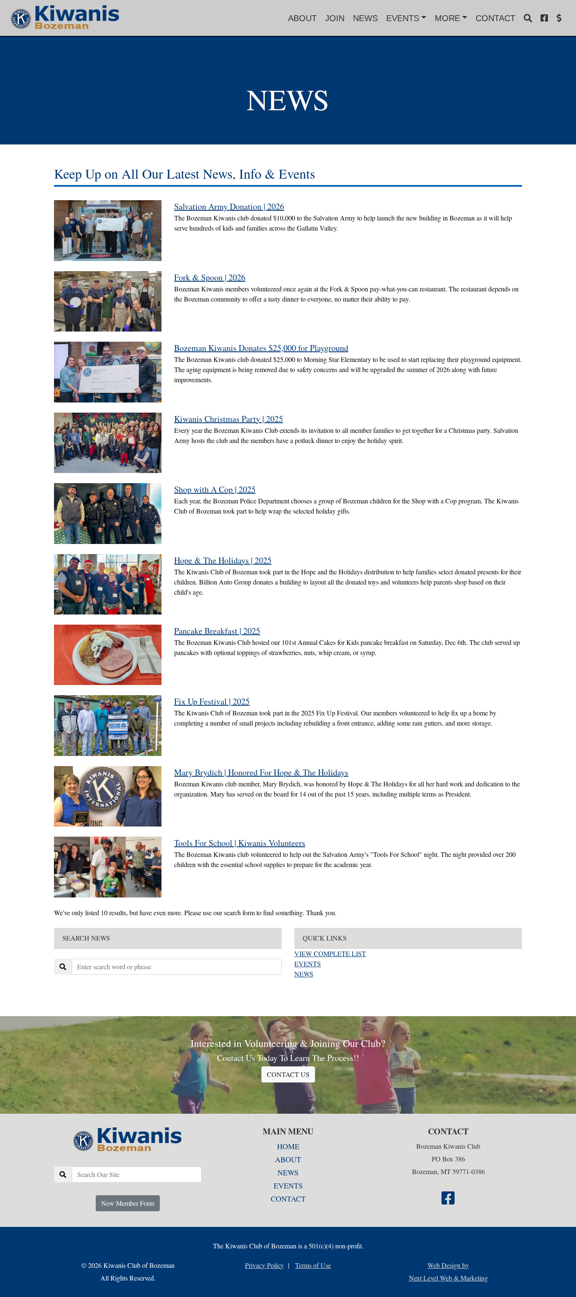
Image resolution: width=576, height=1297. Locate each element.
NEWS (365, 18)
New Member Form (127, 1203)
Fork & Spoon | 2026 (209, 277)
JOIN (335, 18)
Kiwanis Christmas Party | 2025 (228, 418)
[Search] (63, 1174)
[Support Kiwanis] (558, 18)
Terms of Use (313, 1265)
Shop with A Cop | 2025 (215, 489)
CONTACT (495, 18)
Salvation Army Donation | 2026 (229, 206)
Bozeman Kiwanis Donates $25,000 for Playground (261, 347)
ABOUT (302, 18)
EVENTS (307, 963)
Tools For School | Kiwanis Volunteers (239, 842)
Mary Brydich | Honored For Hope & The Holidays (261, 772)
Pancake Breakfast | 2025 (217, 630)
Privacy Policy (264, 1265)
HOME (288, 1146)
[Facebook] (544, 18)
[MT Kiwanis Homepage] (128, 1140)
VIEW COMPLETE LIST (330, 953)
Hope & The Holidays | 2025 (223, 560)
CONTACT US (288, 1074)
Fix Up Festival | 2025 (212, 701)
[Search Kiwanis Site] (527, 18)
